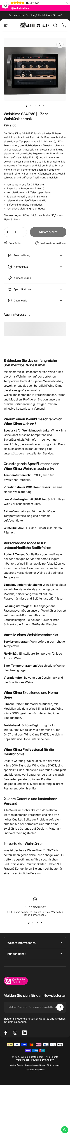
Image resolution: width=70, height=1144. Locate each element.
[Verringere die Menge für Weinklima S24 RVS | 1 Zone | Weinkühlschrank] (7, 232)
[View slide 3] (37, 923)
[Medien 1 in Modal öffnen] (60, 44)
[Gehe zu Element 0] (26, 106)
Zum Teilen (15, 243)
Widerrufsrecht (16, 1065)
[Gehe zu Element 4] (39, 106)
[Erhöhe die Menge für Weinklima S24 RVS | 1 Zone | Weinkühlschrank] (23, 232)
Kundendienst (35, 907)
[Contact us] (64, 1129)
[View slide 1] (28, 923)
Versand (56, 1065)
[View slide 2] (33, 923)
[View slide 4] (41, 923)
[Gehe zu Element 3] (35, 106)
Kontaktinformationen (35, 1069)
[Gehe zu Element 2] (31, 106)
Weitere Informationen (53, 243)
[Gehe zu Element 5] (43, 106)
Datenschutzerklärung (35, 1065)
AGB (49, 1065)
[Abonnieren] (60, 1007)
